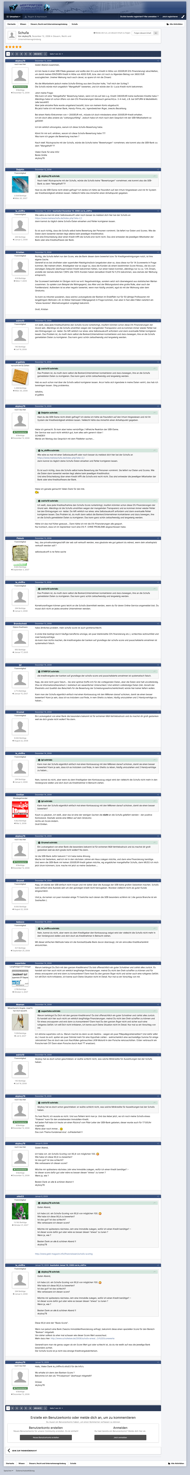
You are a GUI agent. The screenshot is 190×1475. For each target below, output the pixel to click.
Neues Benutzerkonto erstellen (46, 1437)
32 (156, 33)
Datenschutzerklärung (25, 1471)
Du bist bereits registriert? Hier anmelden (138, 16)
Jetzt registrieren (170, 16)
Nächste (37, 54)
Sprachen (8, 1471)
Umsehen (14, 16)
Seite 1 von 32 (56, 54)
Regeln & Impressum (37, 16)
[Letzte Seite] (45, 54)
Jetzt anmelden (120, 1437)
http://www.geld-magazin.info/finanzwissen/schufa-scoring (64, 1254)
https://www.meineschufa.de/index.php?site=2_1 (58, 218)
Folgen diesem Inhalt (142, 33)
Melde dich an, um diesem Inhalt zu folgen (113, 33)
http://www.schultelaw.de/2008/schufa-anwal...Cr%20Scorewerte (82, 1338)
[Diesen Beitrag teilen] (158, 61)
